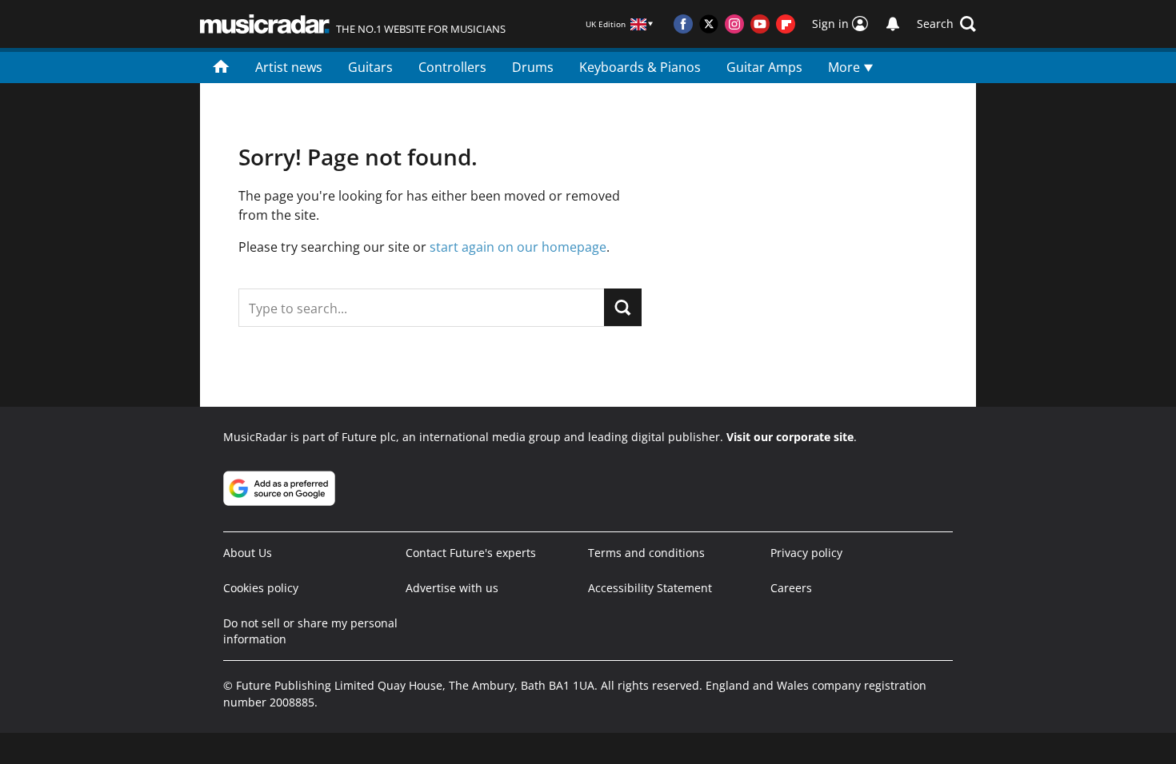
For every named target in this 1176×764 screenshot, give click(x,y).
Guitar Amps (764, 67)
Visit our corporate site (790, 436)
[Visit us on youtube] (760, 24)
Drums (533, 67)
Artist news (288, 67)
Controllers (452, 67)
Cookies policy (260, 587)
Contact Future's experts (471, 552)
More (845, 67)
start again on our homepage (518, 247)
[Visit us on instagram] (734, 24)
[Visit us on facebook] (683, 24)
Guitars (370, 67)
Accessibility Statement (650, 587)
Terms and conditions (646, 552)
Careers (791, 587)
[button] (946, 24)
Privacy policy (806, 552)
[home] (221, 65)
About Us (247, 552)
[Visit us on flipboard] (785, 24)
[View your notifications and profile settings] (893, 24)
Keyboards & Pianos (640, 67)
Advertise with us (452, 587)
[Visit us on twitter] (708, 24)
